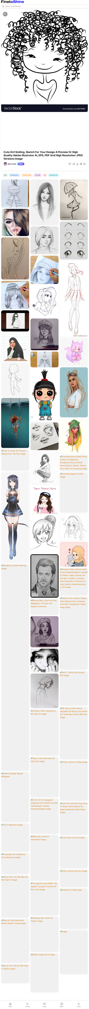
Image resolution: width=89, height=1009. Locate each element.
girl (5, 175)
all (45, 175)
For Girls (37, 175)
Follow (21, 164)
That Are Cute (26, 175)
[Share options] (26, 182)
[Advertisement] (44, 133)
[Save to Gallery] (26, 186)
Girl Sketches (14, 175)
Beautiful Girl (53, 175)
